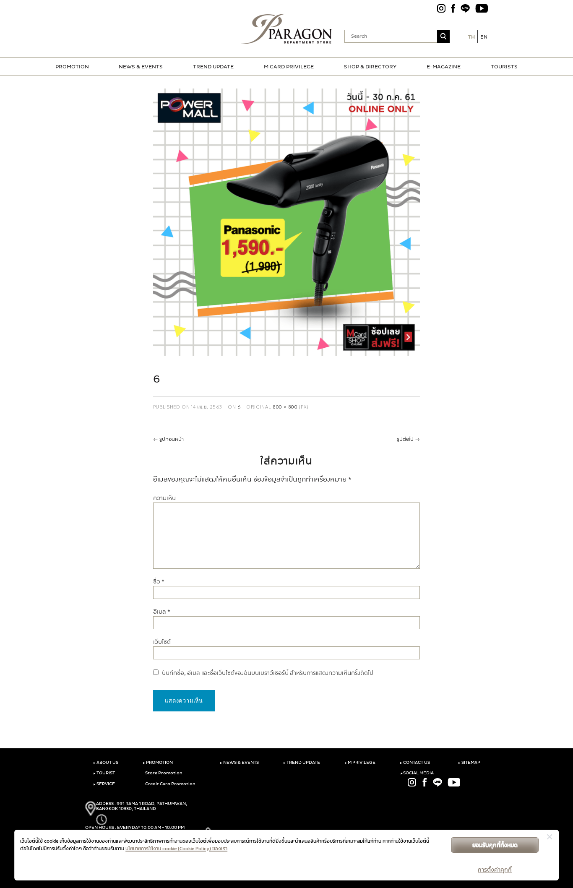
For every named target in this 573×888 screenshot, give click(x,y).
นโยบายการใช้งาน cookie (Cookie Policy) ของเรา (176, 848)
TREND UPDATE (213, 67)
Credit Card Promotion (169, 783)
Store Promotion (163, 773)
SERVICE (104, 783)
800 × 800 (285, 407)
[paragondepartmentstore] (286, 29)
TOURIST (104, 773)
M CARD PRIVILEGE (289, 67)
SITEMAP (469, 762)
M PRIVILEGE (359, 762)
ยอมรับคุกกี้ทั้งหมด (495, 845)
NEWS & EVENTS (141, 67)
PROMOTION (72, 67)
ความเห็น (164, 498)
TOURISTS (504, 67)
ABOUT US (105, 762)
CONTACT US (415, 762)
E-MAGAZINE (444, 67)
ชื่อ (158, 581)
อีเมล (161, 611)
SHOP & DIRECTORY (370, 67)
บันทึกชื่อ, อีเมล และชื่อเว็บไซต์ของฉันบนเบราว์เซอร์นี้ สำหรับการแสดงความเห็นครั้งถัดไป (267, 673)
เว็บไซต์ (162, 642)
